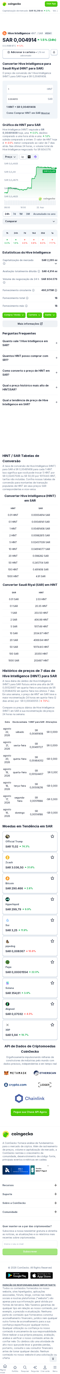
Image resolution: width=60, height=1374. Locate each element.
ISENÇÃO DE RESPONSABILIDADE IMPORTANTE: (29, 1285)
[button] (30, 323)
